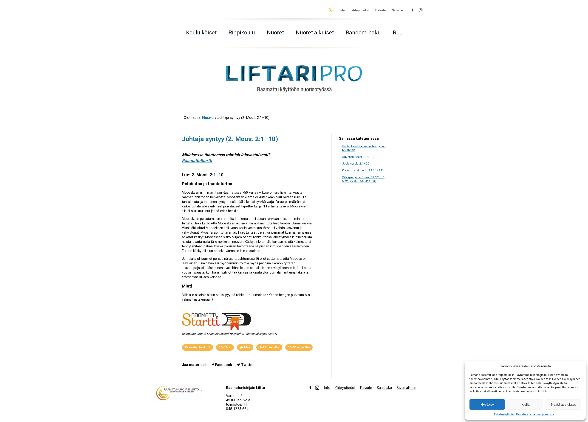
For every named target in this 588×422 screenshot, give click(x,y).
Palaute (380, 10)
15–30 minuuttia (299, 347)
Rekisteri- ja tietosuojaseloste (535, 414)
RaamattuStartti (197, 160)
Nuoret (275, 32)
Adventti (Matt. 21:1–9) (358, 157)
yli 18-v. (245, 347)
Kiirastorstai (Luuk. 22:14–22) (362, 170)
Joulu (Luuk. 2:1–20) (356, 163)
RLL (397, 32)
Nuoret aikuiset (315, 32)
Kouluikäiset (201, 32)
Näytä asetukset (563, 404)
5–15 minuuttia (269, 347)
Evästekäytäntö (504, 414)
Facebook (223, 365)
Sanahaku (398, 10)
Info (342, 10)
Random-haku (363, 32)
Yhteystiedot (360, 10)
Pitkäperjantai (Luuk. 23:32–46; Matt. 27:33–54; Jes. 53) (363, 179)
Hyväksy (487, 404)
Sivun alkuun (406, 388)
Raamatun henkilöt (197, 347)
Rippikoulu (242, 32)
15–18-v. (225, 347)
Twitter (247, 365)
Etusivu (208, 117)
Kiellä (525, 404)
